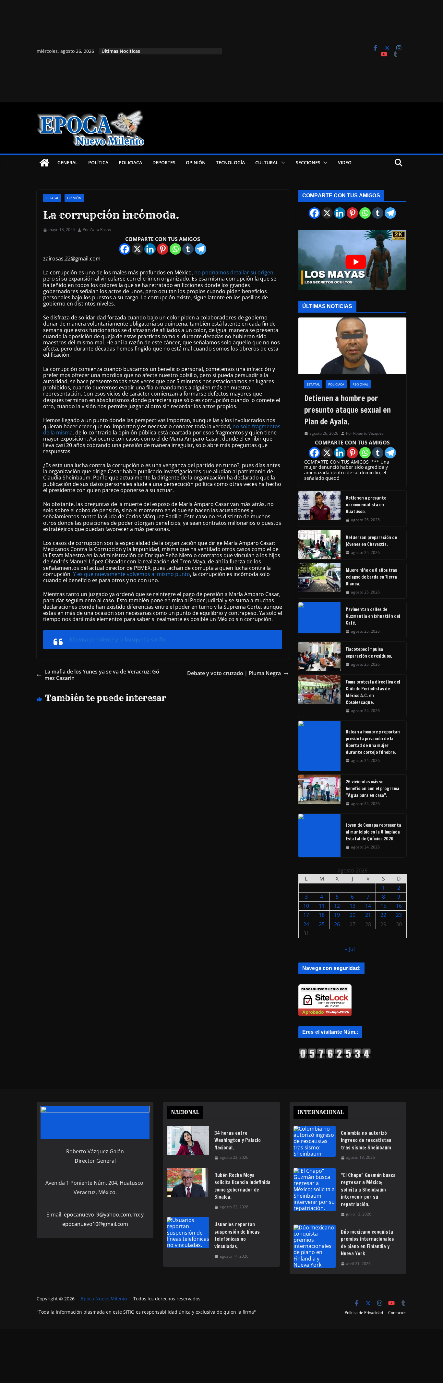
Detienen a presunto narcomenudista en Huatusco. (366, 505)
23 (399, 914)
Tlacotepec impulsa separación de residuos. (369, 652)
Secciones (308, 162)
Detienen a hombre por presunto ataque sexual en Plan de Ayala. (347, 410)
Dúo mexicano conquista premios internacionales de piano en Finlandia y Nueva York (367, 1242)
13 (352, 905)
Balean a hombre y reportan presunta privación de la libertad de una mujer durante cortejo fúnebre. (373, 742)
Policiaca (130, 162)
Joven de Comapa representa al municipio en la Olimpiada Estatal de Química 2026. (373, 832)
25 (322, 924)
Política (98, 162)
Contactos (397, 1312)
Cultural (266, 162)
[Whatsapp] (175, 249)
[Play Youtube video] (355, 262)
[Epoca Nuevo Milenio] (44, 162)
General (67, 162)
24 (306, 924)
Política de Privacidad (364, 1312)
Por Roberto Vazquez (365, 433)
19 (337, 914)
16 (399, 905)
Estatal (52, 198)
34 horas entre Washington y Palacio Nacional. (237, 1140)
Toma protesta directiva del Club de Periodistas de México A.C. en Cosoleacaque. (373, 692)
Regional (360, 384)
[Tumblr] (188, 249)
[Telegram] (200, 249)
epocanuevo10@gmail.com (95, 1223)
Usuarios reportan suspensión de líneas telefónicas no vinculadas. (237, 1235)
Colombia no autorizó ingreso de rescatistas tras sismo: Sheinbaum (366, 1140)
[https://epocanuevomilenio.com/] (334, 1051)
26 (337, 924)
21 (368, 914)
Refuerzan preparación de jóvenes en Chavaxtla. (371, 540)
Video (345, 162)
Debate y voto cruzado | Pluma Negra (234, 673)
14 (368, 905)
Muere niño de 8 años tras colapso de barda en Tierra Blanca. (371, 577)
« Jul (350, 948)
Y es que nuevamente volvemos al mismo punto (131, 574)
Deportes (163, 162)
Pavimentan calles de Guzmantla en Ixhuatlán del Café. (373, 616)
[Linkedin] (150, 249)
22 (383, 914)
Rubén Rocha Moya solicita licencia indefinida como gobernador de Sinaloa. (242, 1186)
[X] (137, 249)
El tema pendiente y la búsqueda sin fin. (118, 639)
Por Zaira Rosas (97, 229)
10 (306, 905)
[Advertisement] (292, 51)
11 (322, 905)
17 (306, 914)
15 (383, 905)
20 (352, 914)
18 (322, 914)
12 (337, 905)
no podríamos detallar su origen (233, 272)
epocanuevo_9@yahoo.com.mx (102, 1214)
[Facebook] (124, 249)
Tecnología (230, 162)
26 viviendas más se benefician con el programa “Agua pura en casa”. (372, 788)
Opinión (196, 162)
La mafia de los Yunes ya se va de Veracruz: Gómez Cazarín (101, 675)
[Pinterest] (162, 249)
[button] (281, 162)
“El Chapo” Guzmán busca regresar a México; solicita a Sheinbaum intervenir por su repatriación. (368, 1190)
